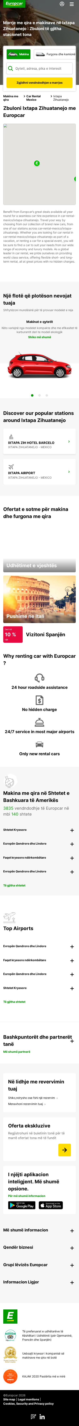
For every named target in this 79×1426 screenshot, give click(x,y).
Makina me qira (10, 97)
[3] (47, 395)
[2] (39, 395)
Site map (9, 1399)
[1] (32, 395)
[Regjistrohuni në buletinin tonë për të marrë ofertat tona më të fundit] (64, 1150)
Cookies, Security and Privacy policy (28, 1403)
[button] (37, 163)
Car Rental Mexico (33, 97)
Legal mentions (28, 1399)
